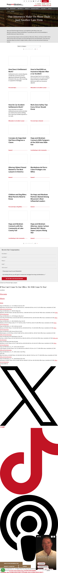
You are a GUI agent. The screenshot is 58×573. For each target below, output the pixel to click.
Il (2, 299)
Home (7, 8)
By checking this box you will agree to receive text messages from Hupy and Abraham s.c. (24, 274)
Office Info (2, 309)
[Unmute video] (38, 537)
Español (45, 1)
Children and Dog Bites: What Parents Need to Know (17, 196)
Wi (3, 294)
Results (27, 8)
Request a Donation (9, 566)
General (41, 121)
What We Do (20, 8)
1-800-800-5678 (43, 4)
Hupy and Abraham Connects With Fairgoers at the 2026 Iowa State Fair (40, 141)
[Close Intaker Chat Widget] (54, 537)
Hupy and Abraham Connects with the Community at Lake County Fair (15, 227)
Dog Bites (19, 206)
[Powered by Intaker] (48, 570)
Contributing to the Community (39, 150)
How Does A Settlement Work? (17, 70)
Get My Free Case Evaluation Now (14, 278)
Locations (43, 8)
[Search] (50, 1)
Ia (1, 303)
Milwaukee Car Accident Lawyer (39, 87)
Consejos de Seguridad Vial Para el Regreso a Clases (17, 140)
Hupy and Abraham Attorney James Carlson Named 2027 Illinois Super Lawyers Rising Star (40, 228)
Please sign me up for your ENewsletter (11, 271)
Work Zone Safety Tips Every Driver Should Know (39, 107)
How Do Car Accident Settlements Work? (16, 106)
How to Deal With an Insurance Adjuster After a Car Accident (40, 71)
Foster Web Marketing (31, 570)
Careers (25, 566)
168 (35, 49)
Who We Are (12, 8)
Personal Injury (12, 87)
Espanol (10, 150)
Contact (50, 8)
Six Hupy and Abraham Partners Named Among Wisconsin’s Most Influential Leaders (40, 197)
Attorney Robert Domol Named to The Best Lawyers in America (17, 169)
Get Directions (8, 309)
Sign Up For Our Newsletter (11, 563)
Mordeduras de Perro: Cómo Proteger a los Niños (39, 169)
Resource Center (35, 8)
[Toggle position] (52, 537)
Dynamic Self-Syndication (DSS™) (32, 572)
